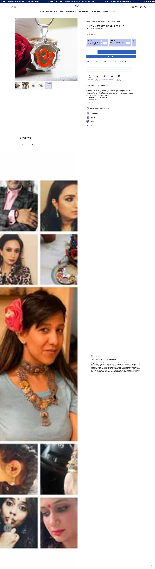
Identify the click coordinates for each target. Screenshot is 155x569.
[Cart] (149, 6)
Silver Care (25, 138)
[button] (49, 12)
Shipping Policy (28, 145)
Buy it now (111, 56)
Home (88, 21)
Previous (15, 49)
